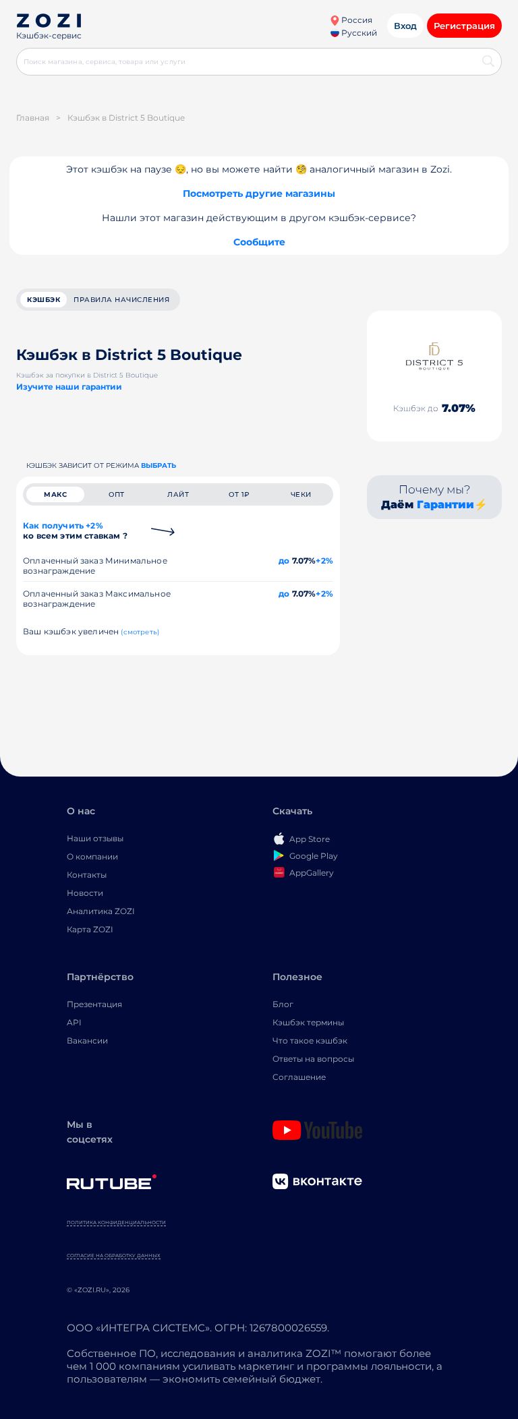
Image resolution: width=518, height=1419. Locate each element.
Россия (355, 20)
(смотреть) (140, 632)
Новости (85, 893)
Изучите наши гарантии (69, 387)
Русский (358, 32)
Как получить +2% (75, 530)
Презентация (94, 1004)
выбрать (158, 465)
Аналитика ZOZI (101, 911)
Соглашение (299, 1077)
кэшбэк (43, 299)
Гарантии (445, 504)
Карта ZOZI (90, 929)
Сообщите (259, 242)
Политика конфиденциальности (116, 1222)
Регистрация (464, 25)
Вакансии (87, 1040)
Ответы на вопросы (313, 1059)
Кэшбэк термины (308, 1022)
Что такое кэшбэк (309, 1040)
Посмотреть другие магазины (259, 193)
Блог (282, 1004)
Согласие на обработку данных (114, 1255)
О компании (92, 856)
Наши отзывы (95, 838)
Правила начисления (121, 299)
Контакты (87, 875)
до (284, 560)
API (74, 1022)
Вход (405, 25)
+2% (324, 560)
